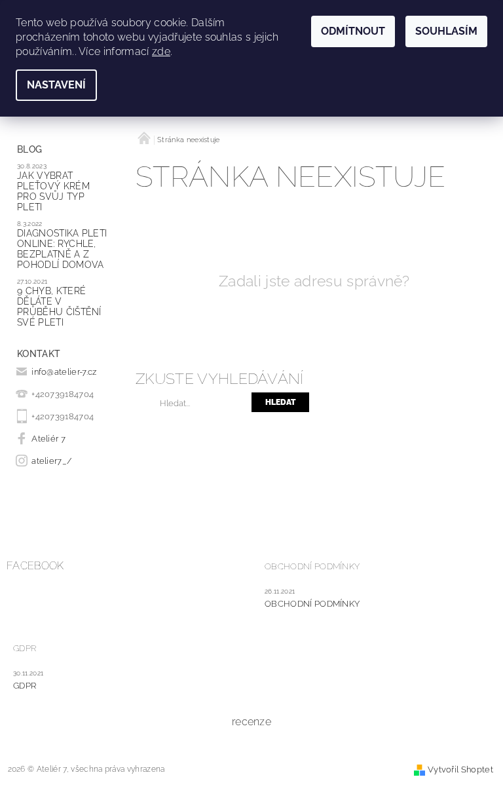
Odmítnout (353, 31)
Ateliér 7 (48, 439)
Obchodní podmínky (312, 566)
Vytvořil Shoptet (460, 769)
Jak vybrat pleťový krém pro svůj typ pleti (53, 191)
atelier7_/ (51, 461)
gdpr (24, 686)
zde (161, 51)
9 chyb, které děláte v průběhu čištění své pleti (59, 307)
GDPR (24, 648)
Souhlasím (446, 31)
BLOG (29, 149)
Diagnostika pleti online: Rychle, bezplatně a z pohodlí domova (62, 249)
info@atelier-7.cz (63, 372)
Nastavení (56, 85)
